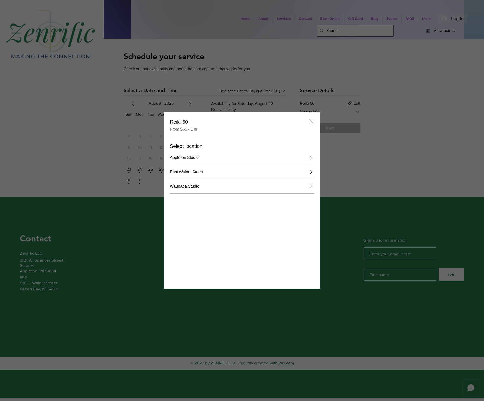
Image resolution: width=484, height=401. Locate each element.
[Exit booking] (311, 121)
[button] (242, 158)
